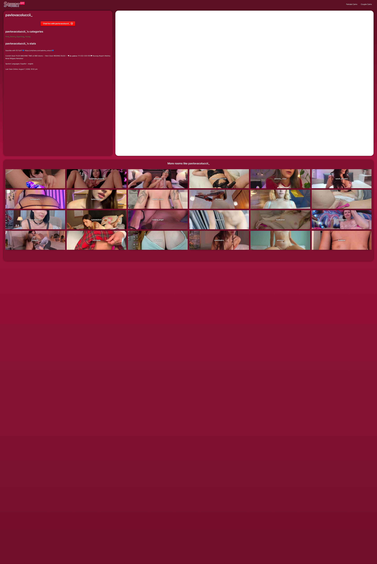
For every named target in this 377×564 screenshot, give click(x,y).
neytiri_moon (157, 199)
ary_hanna (280, 199)
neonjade (97, 240)
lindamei (341, 240)
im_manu (219, 199)
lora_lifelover (35, 220)
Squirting (20, 37)
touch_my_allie (341, 199)
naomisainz (219, 240)
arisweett (158, 179)
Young (27, 37)
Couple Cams (366, 4)
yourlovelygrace (35, 179)
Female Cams (351, 4)
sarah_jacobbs (341, 179)
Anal (7, 37)
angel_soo (219, 220)
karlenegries (96, 199)
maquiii (35, 240)
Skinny (13, 37)
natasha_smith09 (219, 179)
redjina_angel (158, 220)
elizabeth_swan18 (96, 179)
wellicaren (280, 220)
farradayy (158, 240)
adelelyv (280, 240)
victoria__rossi (280, 179)
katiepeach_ (35, 199)
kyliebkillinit (96, 220)
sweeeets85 (341, 220)
